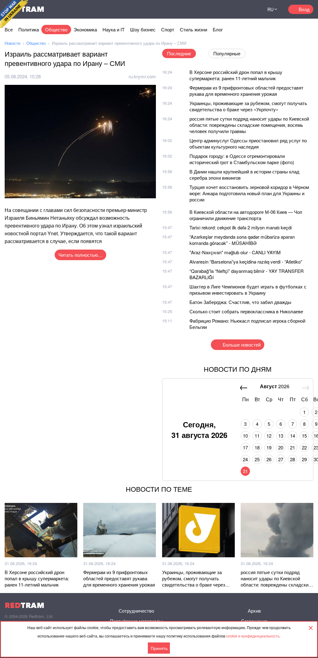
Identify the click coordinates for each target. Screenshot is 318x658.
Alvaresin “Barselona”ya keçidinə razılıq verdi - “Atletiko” (245, 261)
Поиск (249, 9)
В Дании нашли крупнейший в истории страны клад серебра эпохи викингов (244, 174)
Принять (159, 648)
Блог (218, 29)
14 (292, 435)
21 (292, 447)
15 (304, 435)
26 (268, 459)
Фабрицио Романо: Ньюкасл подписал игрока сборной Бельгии (247, 323)
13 (280, 435)
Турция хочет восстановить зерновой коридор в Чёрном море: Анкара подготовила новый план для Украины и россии (249, 193)
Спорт (167, 29)
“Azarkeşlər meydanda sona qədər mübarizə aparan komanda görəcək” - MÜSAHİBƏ (242, 239)
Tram (24, 605)
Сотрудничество (136, 610)
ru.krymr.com (142, 76)
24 (245, 459)
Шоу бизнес (143, 29)
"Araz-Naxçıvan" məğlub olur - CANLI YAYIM (235, 252)
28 (292, 459)
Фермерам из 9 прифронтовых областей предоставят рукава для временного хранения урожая (246, 90)
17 (245, 447)
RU (270, 9)
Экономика (85, 29)
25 (257, 459)
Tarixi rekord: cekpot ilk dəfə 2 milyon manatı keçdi (240, 227)
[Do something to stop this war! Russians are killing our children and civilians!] (14, 14)
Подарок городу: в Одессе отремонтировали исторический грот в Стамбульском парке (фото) (241, 159)
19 (268, 447)
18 (257, 447)
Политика (28, 29)
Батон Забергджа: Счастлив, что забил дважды (240, 302)
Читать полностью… (80, 254)
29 (304, 459)
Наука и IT (113, 29)
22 (304, 447)
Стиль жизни (193, 29)
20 (280, 447)
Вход (304, 9)
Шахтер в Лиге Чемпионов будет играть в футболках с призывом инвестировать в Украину (248, 289)
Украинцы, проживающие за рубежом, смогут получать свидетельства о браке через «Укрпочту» (248, 106)
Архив (254, 610)
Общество (56, 29)
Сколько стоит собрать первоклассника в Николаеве (246, 311)
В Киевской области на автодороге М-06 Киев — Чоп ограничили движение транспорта (245, 215)
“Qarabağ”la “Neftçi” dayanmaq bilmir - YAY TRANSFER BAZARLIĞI (246, 274)
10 (245, 435)
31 (245, 471)
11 (257, 435)
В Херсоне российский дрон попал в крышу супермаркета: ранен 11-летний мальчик (235, 75)
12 (268, 435)
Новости (12, 43)
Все (9, 29)
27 (280, 459)
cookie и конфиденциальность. (253, 635)
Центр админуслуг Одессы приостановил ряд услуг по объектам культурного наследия (248, 143)
